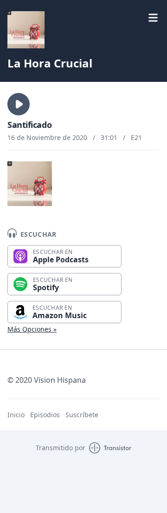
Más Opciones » (32, 329)
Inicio (16, 414)
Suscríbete (81, 414)
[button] (18, 104)
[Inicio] (26, 29)
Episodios (45, 414)
